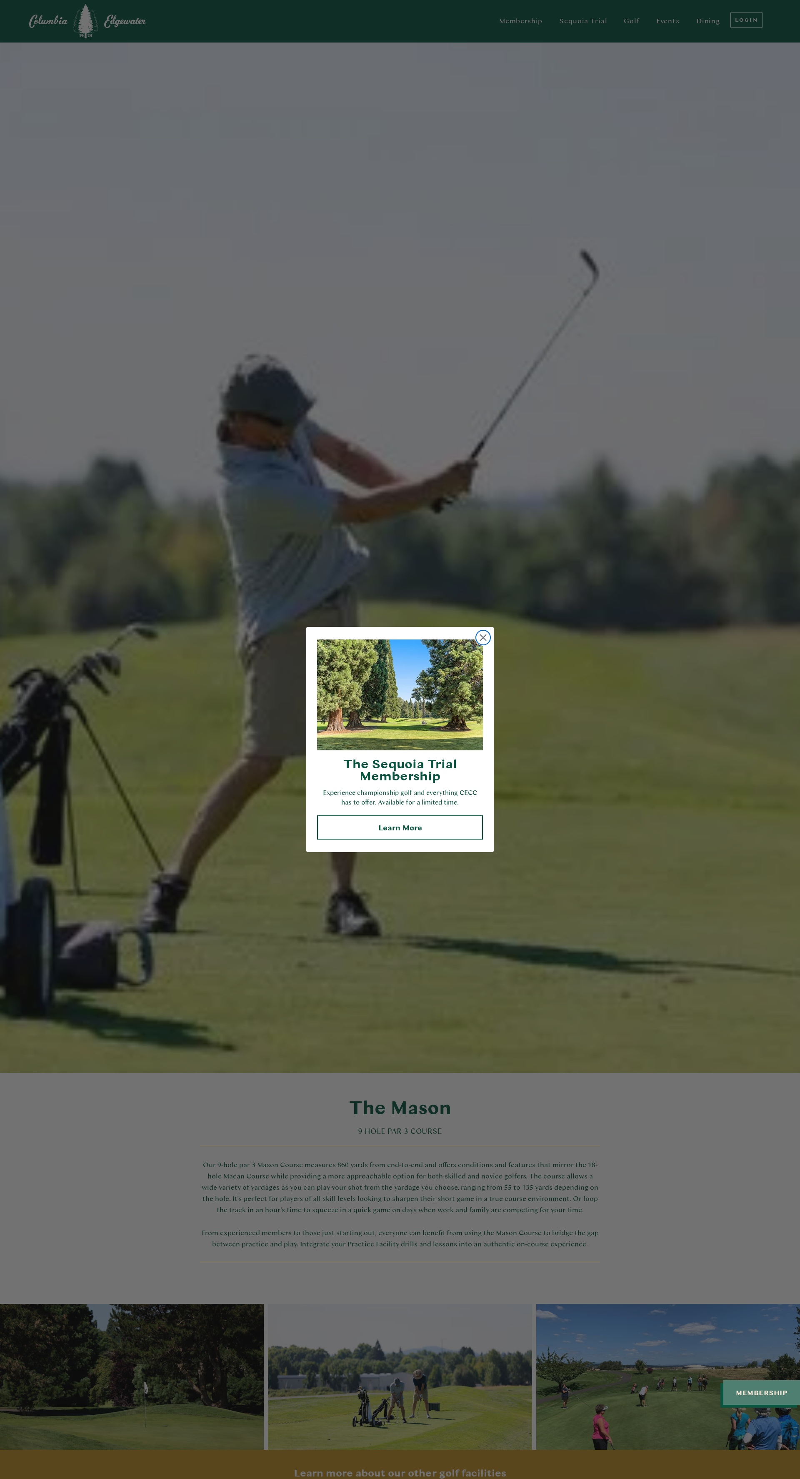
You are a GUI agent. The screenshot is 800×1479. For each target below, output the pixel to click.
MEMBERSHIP (762, 1392)
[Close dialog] (483, 637)
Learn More (400, 827)
